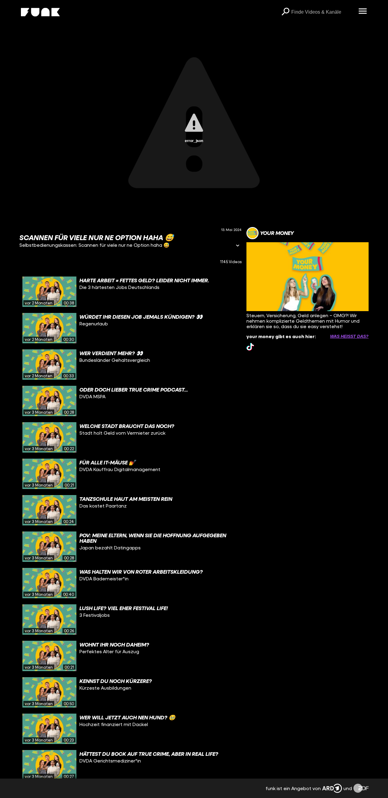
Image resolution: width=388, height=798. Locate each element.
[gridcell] (130, 292)
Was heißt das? (349, 336)
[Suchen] (285, 12)
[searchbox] (322, 12)
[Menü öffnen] (362, 11)
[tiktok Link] (250, 347)
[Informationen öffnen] (238, 246)
